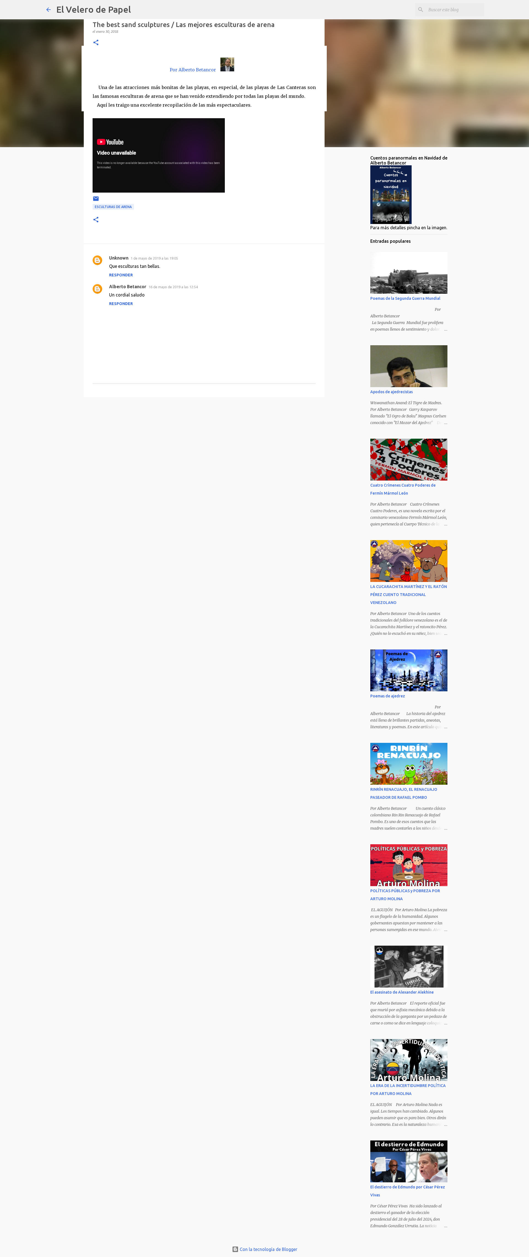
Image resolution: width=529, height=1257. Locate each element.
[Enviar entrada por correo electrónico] (96, 201)
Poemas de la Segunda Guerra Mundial (405, 298)
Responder (121, 275)
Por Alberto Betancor (193, 69)
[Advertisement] (204, 443)
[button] (96, 43)
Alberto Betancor (127, 286)
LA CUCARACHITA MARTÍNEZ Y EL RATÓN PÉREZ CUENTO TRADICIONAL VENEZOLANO (408, 594)
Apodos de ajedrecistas (391, 392)
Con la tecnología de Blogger (268, 1249)
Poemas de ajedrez (387, 696)
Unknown (118, 257)
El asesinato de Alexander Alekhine (402, 992)
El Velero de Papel (93, 9)
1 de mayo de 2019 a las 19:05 (154, 258)
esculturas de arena (113, 207)
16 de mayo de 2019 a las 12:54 (173, 287)
